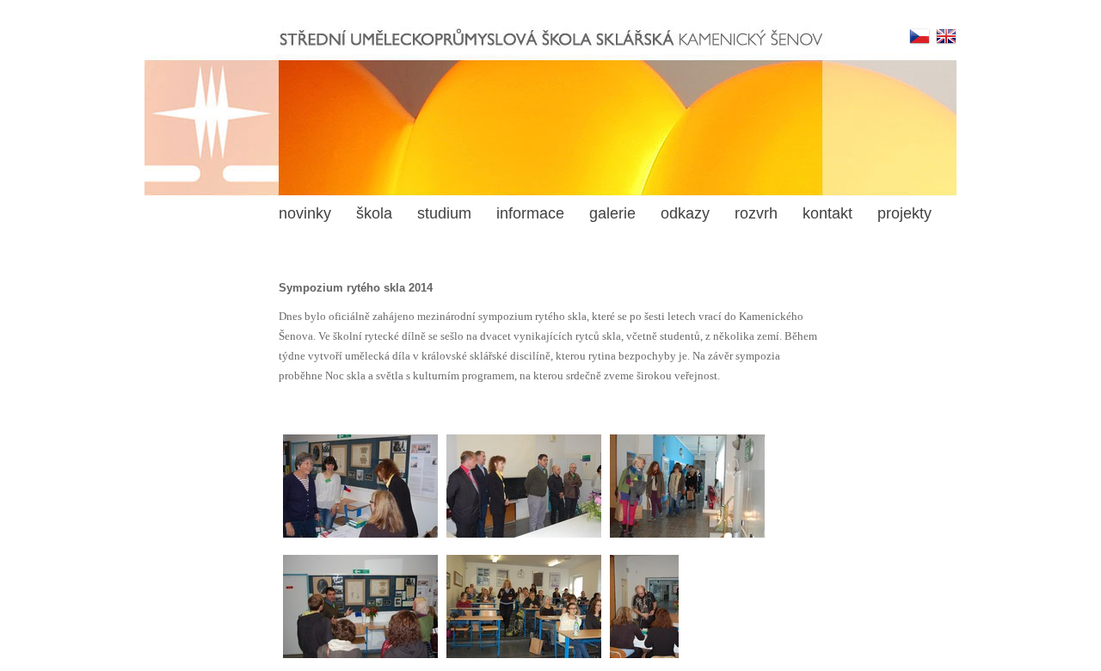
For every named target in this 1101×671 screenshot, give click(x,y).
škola (374, 213)
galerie (612, 213)
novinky (305, 213)
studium (444, 213)
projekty (904, 213)
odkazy (685, 213)
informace (530, 213)
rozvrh (756, 213)
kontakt (827, 213)
